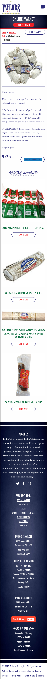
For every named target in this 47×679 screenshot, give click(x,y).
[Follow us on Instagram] (29, 484)
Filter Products (35, 32)
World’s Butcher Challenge (23, 513)
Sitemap (41, 675)
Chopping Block (23, 517)
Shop (4, 32)
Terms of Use (29, 675)
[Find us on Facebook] (23, 484)
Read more (23, 409)
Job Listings (23, 521)
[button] (23, 619)
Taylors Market (23, 500)
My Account (23, 504)
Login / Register (23, 25)
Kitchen (23, 508)
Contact (23, 525)
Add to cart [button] (23, 234)
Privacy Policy (15, 675)
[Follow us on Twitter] (18, 484)
